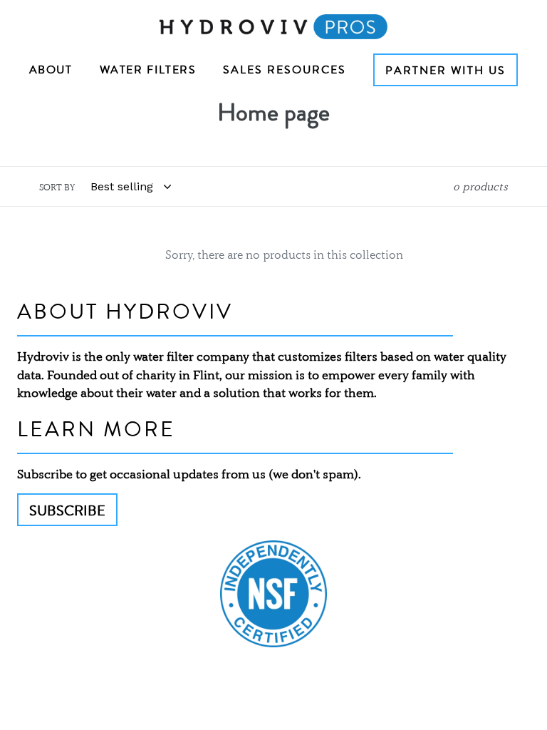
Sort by (57, 187)
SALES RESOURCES (284, 69)
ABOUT (51, 69)
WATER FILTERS (148, 69)
